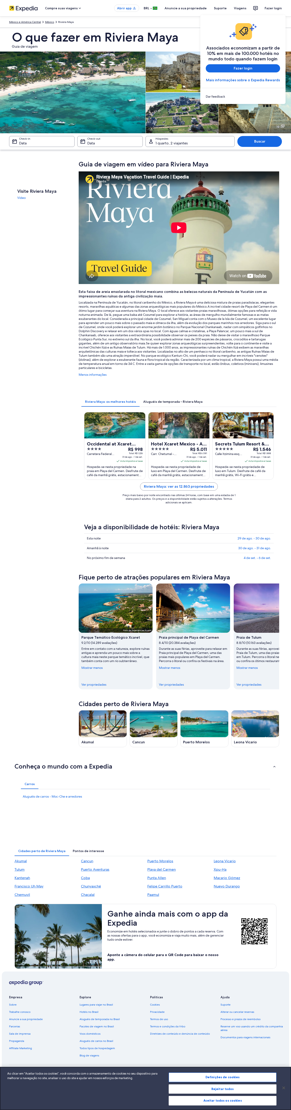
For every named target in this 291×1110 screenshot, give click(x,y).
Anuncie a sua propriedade (186, 8)
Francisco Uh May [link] (29, 886)
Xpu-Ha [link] (220, 869)
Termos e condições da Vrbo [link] (167, 1026)
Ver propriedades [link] (93, 684)
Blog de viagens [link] (89, 1055)
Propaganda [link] (16, 1041)
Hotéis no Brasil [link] (89, 1012)
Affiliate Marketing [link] (20, 1048)
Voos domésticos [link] (90, 1034)
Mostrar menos (92, 668)
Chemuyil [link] (22, 894)
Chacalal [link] (88, 894)
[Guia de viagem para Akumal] (103, 728)
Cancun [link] (87, 861)
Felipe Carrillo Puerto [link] (164, 886)
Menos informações (93, 375)
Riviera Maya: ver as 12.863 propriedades (179, 486)
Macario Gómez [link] (227, 877)
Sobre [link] (13, 1004)
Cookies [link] (155, 1004)
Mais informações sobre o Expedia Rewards (243, 80)
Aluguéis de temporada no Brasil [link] (100, 1019)
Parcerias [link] (14, 1026)
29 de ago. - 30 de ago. (254, 538)
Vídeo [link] (21, 198)
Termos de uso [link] (159, 1019)
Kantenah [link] (22, 877)
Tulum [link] (20, 869)
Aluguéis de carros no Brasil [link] (96, 1041)
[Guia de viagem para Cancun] (154, 728)
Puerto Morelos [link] (160, 861)
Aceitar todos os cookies (222, 1100)
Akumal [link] (21, 861)
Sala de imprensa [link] (19, 1034)
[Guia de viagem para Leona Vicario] (255, 728)
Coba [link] (85, 877)
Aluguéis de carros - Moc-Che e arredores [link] (52, 796)
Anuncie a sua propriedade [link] (26, 1019)
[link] (243, 96)
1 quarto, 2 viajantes (172, 143)
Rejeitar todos (222, 1089)
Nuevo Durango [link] (227, 886)
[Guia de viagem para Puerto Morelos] (204, 728)
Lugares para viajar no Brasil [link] (96, 1004)
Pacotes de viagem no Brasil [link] (97, 1026)
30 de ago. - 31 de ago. (254, 548)
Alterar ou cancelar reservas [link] (237, 1012)
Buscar (259, 141)
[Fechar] (284, 1088)
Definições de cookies (223, 1077)
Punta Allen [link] (156, 877)
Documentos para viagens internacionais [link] (245, 1037)
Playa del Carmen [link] (161, 869)
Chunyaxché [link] (91, 886)
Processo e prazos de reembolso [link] (241, 1019)
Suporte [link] (226, 1004)
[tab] (110, 402)
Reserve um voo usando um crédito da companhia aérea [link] (252, 1028)
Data (23, 143)
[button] (145, 766)
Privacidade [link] (157, 1012)
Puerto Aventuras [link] (95, 869)
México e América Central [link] (25, 22)
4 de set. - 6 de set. (257, 558)
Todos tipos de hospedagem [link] (97, 1048)
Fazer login (273, 8)
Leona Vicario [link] (225, 861)
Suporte (220, 8)
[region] (145, 1088)
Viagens (240, 8)
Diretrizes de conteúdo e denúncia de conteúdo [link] (180, 1034)
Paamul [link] (153, 894)
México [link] (49, 22)
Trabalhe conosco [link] (19, 1012)
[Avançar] (279, 636)
